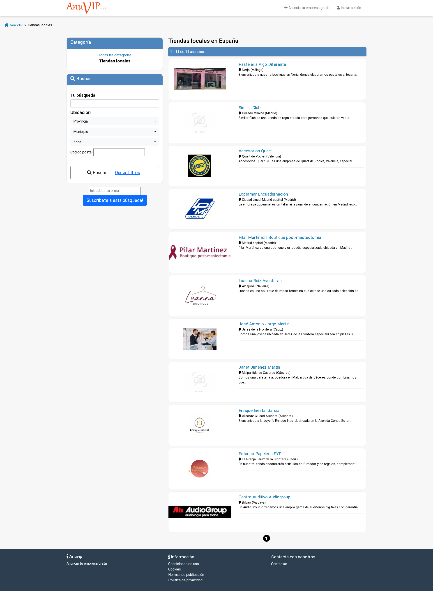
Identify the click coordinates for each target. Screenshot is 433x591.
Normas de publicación (186, 575)
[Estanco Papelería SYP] (199, 468)
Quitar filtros (127, 172)
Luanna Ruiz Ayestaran (260, 280)
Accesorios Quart (255, 150)
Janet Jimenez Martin (259, 367)
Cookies (174, 569)
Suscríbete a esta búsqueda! (115, 200)
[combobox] (114, 121)
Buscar (99, 172)
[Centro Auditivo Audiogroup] (199, 512)
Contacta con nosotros (292, 556)
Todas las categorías (114, 55)
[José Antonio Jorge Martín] (199, 339)
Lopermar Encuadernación (263, 194)
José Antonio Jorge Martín (264, 324)
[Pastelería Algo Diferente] (200, 79)
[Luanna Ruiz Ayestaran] (199, 295)
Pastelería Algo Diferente (262, 64)
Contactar (278, 564)
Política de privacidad (185, 580)
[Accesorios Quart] (199, 166)
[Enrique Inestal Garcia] (200, 425)
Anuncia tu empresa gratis (308, 8)
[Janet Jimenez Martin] (200, 382)
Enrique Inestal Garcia (259, 410)
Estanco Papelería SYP (260, 453)
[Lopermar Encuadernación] (200, 209)
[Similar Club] (200, 122)
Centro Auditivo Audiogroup (264, 497)
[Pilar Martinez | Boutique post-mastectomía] (199, 252)
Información (182, 556)
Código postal (81, 152)
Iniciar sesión (350, 8)
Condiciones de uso (183, 564)
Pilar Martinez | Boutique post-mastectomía (280, 237)
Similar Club (250, 107)
